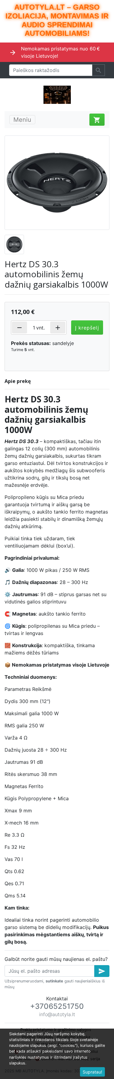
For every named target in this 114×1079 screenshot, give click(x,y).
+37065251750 (57, 1006)
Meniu (22, 119)
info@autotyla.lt (57, 1014)
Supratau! (92, 1071)
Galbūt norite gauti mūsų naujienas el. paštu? (56, 959)
